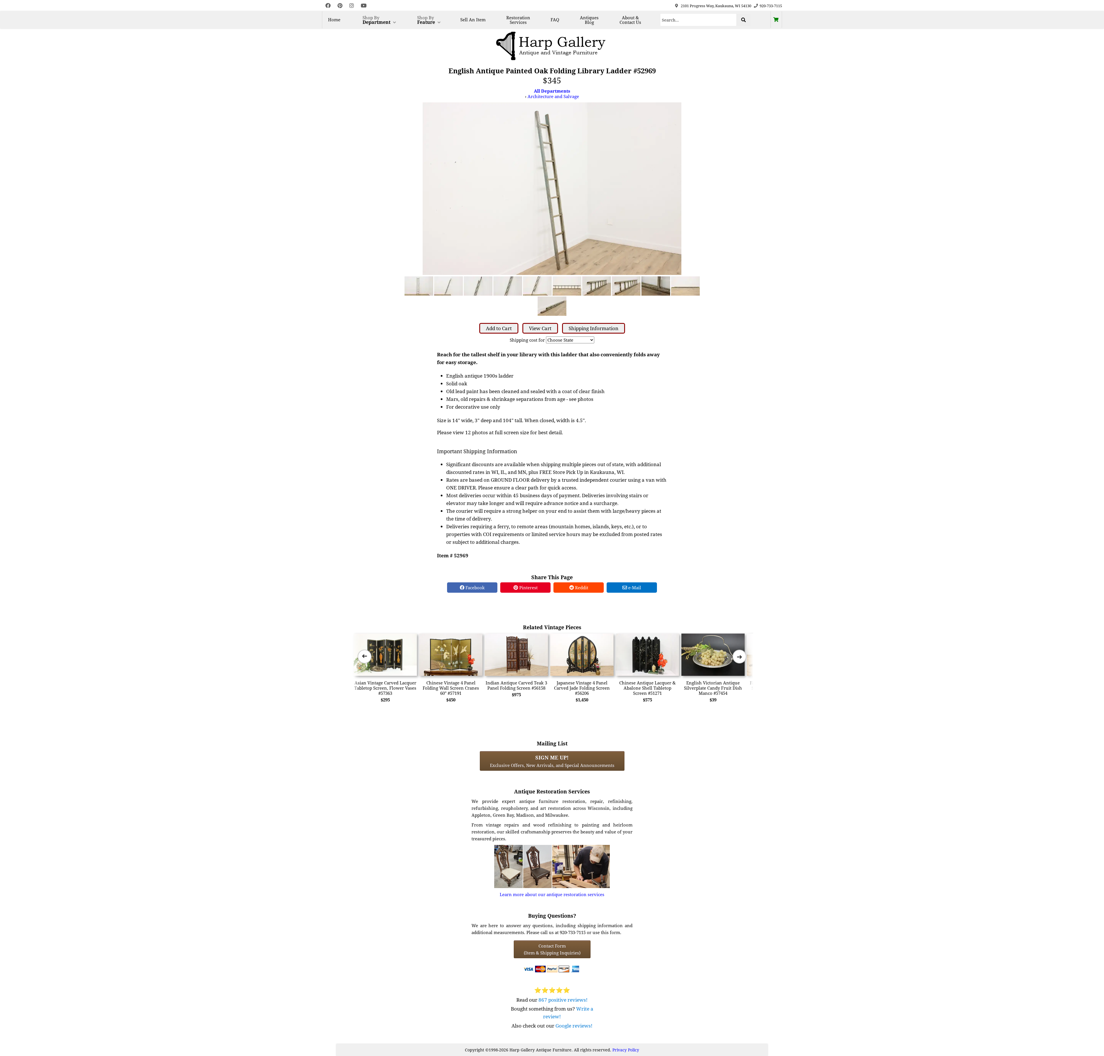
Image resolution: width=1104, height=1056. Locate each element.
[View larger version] (552, 188)
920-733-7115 (771, 5)
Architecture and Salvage (553, 96)
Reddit (581, 587)
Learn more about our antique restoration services (552, 894)
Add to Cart (499, 328)
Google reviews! (574, 1025)
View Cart (540, 328)
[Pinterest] (340, 5)
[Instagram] (351, 5)
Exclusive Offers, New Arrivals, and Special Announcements (552, 761)
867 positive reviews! (563, 999)
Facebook (474, 587)
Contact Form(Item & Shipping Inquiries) (552, 949)
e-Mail (634, 587)
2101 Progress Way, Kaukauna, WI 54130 (716, 5)
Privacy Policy (625, 1050)
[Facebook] (328, 5)
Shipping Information (593, 328)
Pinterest (528, 587)
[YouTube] (363, 5)
